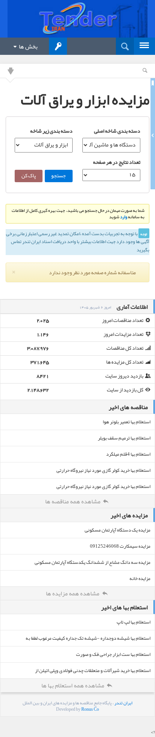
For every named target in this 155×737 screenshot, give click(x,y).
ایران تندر (123, 702)
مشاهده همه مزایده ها (73, 593)
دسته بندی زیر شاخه (51, 130)
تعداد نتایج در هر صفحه (116, 162)
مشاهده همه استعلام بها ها (73, 686)
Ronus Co (90, 709)
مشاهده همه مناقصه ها (73, 501)
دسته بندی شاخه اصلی (117, 130)
